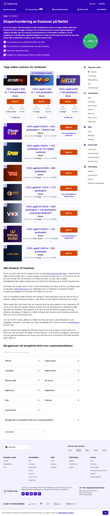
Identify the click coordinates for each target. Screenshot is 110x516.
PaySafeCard (92, 175)
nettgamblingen (73, 322)
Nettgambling (92, 80)
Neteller (91, 171)
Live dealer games (61, 9)
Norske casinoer (9, 9)
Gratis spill (83, 9)
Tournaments (35, 9)
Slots (89, 131)
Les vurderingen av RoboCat (69, 134)
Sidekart (93, 474)
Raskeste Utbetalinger (96, 183)
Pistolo (36, 35)
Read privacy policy (66, 513)
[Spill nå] (42, 95)
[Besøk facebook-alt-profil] (27, 493)
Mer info (43, 117)
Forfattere (93, 464)
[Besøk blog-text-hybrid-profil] (39, 493)
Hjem (5, 16)
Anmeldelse (102, 9)
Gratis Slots (92, 149)
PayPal (90, 179)
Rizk (89, 98)
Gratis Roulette (93, 153)
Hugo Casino (92, 117)
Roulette (91, 139)
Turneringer (92, 76)
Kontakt (102, 4)
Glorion (90, 110)
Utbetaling (73, 457)
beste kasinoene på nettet (56, 273)
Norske (93, 72)
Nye (89, 84)
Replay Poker (93, 161)
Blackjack (91, 135)
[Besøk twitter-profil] (23, 493)
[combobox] (24, 432)
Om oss (92, 4)
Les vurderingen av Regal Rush (69, 237)
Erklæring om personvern (98, 470)
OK (105, 513)
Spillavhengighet (95, 477)
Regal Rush (92, 121)
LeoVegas (91, 102)
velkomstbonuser (21, 289)
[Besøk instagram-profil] (35, 493)
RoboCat (91, 113)
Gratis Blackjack (93, 157)
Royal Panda (92, 106)
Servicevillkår (94, 467)
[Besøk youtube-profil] (31, 493)
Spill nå (41, 101)
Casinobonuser (93, 88)
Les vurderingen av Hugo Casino (69, 195)
